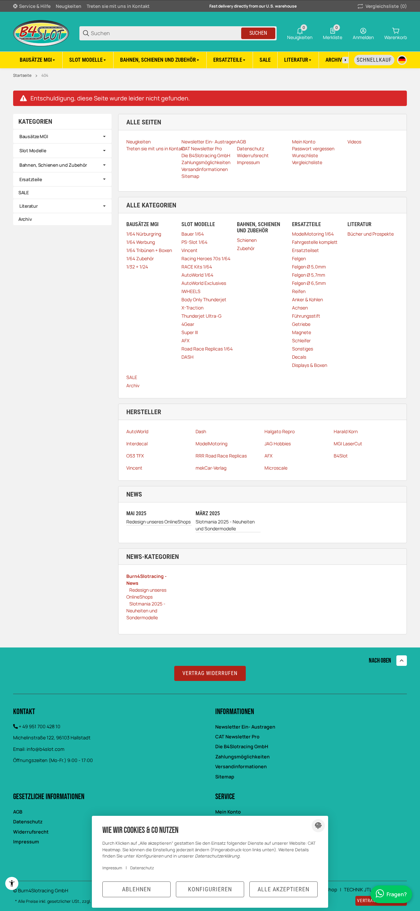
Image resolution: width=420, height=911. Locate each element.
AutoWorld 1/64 (197, 275)
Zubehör (246, 248)
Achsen (300, 308)
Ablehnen (136, 889)
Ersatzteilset (305, 250)
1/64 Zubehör (140, 258)
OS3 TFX (135, 456)
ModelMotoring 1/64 (313, 234)
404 (44, 75)
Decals (299, 357)
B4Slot (341, 456)
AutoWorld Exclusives (203, 283)
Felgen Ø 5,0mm (309, 267)
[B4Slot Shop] (41, 33)
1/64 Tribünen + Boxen (149, 250)
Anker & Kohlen (307, 299)
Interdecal (137, 443)
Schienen (247, 240)
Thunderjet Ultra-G (201, 316)
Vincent (189, 250)
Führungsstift (306, 316)
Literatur (28, 206)
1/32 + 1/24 (137, 267)
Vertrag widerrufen (210, 673)
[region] (210, 60)
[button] (401, 660)
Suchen (258, 33)
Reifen (298, 291)
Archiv (132, 385)
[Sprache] (402, 60)
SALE (131, 377)
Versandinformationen (241, 766)
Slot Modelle (32, 150)
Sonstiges (302, 349)
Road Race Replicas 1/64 (207, 349)
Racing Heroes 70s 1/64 (205, 258)
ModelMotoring (211, 443)
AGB (17, 812)
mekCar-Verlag (211, 468)
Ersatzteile (30, 179)
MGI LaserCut (348, 443)
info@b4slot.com (45, 749)
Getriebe (301, 324)
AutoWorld (137, 431)
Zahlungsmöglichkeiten (242, 756)
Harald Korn (346, 431)
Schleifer (301, 340)
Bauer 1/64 (192, 234)
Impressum (112, 868)
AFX (185, 340)
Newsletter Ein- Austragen (245, 727)
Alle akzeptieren (283, 889)
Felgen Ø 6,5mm (309, 283)
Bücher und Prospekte (370, 234)
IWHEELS (190, 291)
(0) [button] (386, 6)
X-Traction (192, 308)
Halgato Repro (279, 431)
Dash (201, 431)
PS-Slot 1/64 (194, 242)
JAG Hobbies (277, 443)
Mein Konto (228, 812)
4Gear (187, 324)
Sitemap (224, 776)
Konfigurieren (210, 889)
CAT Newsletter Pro (237, 736)
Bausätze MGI (33, 136)
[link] (62, 136)
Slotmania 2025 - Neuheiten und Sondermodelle (225, 525)
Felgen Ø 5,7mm (308, 275)
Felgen (299, 258)
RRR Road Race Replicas (221, 456)
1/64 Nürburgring (143, 234)
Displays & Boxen (309, 365)
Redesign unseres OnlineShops (158, 522)
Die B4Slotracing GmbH (241, 746)
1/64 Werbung (140, 242)
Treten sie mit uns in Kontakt (118, 6)
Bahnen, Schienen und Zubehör (53, 165)
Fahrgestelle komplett (314, 242)
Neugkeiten (68, 6)
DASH (187, 357)
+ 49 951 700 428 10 (39, 726)
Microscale (275, 468)
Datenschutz (142, 868)
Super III (189, 332)
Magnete (301, 332)
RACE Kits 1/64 (196, 267)
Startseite (22, 75)
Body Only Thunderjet (203, 299)
